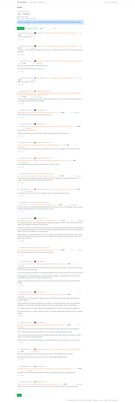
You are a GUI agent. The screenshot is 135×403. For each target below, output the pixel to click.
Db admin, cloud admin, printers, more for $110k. (69, 61)
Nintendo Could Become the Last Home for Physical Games (65, 349)
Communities (32, 2)
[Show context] (78, 33)
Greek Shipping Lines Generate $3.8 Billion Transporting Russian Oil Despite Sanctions (39, 264)
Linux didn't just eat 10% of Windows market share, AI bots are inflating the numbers (39, 145)
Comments (28, 28)
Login (109, 2)
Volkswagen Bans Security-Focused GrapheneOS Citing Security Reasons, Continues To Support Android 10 (45, 368)
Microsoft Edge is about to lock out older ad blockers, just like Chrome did (36, 112)
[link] (81, 33)
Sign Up (114, 2)
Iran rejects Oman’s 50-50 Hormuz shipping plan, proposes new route (35, 204)
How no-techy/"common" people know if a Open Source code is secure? (36, 176)
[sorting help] (55, 28)
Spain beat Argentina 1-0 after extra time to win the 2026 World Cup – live (36, 250)
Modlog (89, 400)
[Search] (106, 2)
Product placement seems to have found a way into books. (61, 33)
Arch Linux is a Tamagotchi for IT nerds (61, 189)
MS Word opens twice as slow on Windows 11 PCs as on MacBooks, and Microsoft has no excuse (42, 160)
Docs (101, 400)
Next (19, 395)
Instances (95, 400)
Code (105, 400)
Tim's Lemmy (22, 2)
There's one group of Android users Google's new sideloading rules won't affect (38, 384)
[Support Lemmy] (46, 2)
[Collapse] (19, 33)
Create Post (41, 2)
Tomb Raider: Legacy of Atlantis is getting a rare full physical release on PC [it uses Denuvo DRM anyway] (44, 126)
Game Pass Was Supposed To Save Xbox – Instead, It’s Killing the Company (37, 220)
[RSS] (57, 28)
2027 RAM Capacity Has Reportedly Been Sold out (64, 78)
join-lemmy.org (112, 400)
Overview (20, 28)
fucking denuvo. (32, 130)
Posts (35, 28)
